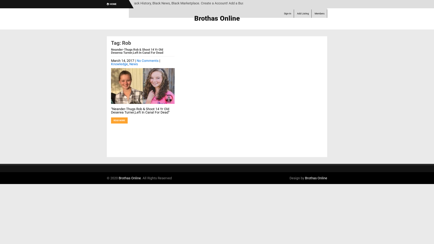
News (133, 64)
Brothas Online (130, 178)
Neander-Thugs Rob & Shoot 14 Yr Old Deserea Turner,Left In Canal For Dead (137, 51)
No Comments (148, 61)
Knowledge (119, 64)
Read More (119, 120)
